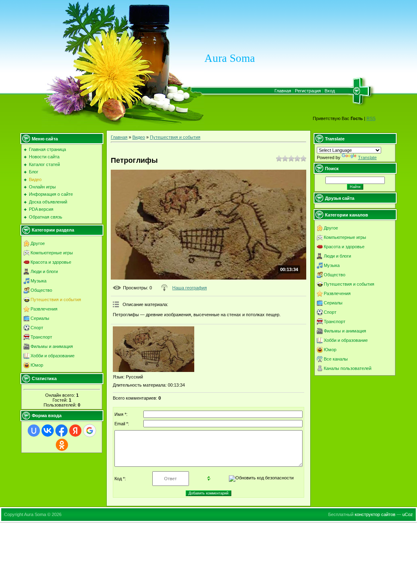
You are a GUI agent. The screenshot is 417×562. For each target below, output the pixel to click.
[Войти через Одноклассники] (62, 445)
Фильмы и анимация (52, 346)
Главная (282, 90)
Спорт (37, 327)
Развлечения (44, 308)
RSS (371, 118)
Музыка (38, 280)
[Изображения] (153, 349)
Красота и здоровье (51, 262)
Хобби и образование (53, 355)
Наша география (189, 287)
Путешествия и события (56, 299)
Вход (330, 90)
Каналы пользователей (347, 368)
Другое (38, 243)
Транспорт (41, 337)
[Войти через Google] (89, 430)
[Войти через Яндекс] (75, 430)
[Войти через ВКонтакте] (48, 430)
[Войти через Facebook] (61, 430)
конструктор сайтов (375, 514)
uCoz (407, 514)
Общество (41, 290)
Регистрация (308, 90)
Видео (138, 137)
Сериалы (40, 318)
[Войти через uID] (34, 430)
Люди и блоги (44, 271)
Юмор (37, 365)
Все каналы (336, 358)
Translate (367, 157)
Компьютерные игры (52, 252)
